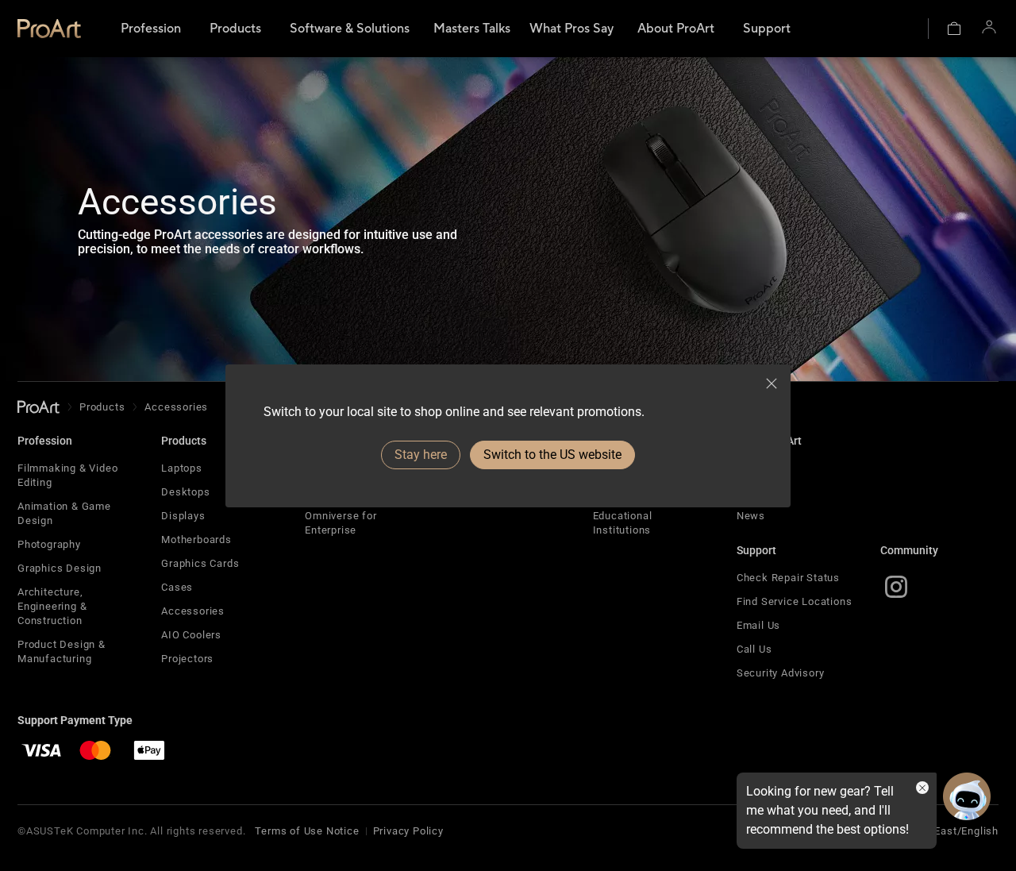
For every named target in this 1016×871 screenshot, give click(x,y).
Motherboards (196, 539)
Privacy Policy (408, 831)
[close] (771, 383)
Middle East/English (948, 831)
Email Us (758, 625)
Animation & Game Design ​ (64, 513)
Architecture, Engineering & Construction (52, 606)
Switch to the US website (552, 454)
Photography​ (49, 544)
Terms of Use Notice (307, 831)
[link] (49, 28)
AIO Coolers (191, 635)
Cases (177, 587)
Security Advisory (781, 673)
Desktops (185, 492)
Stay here (420, 454)
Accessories (193, 611)
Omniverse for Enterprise (340, 523)
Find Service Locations (794, 601)
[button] (954, 28)
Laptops (181, 468)
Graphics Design (59, 568)
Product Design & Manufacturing (61, 651)
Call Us (754, 649)
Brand (751, 468)
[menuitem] (151, 29)
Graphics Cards (200, 563)
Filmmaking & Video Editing (67, 475)
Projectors (187, 659)
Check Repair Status (788, 578)
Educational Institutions (622, 523)
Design (754, 492)
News (751, 516)
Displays (183, 516)
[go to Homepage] (38, 407)
